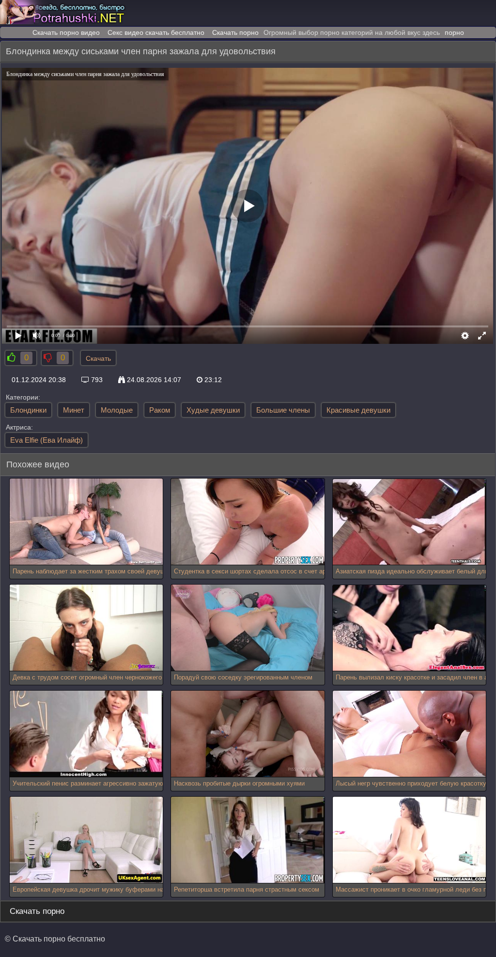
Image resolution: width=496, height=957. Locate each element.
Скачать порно (235, 32)
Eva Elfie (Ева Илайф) (46, 440)
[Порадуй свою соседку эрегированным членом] (247, 628)
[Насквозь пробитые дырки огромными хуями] (247, 734)
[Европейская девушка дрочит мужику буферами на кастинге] (86, 840)
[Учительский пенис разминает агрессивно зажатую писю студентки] (86, 734)
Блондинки (28, 410)
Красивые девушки (358, 410)
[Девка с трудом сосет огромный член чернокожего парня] (86, 628)
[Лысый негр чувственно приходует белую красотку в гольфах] (409, 734)
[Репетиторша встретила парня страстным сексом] (247, 840)
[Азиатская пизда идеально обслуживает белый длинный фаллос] (409, 522)
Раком (159, 410)
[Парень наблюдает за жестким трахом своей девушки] (86, 521)
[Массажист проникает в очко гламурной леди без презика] (409, 840)
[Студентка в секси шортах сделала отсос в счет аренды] (247, 521)
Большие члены (283, 410)
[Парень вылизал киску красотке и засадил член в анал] (409, 628)
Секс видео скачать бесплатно (156, 32)
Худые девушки (213, 410)
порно (454, 32)
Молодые (117, 410)
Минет (73, 410)
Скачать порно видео (66, 32)
